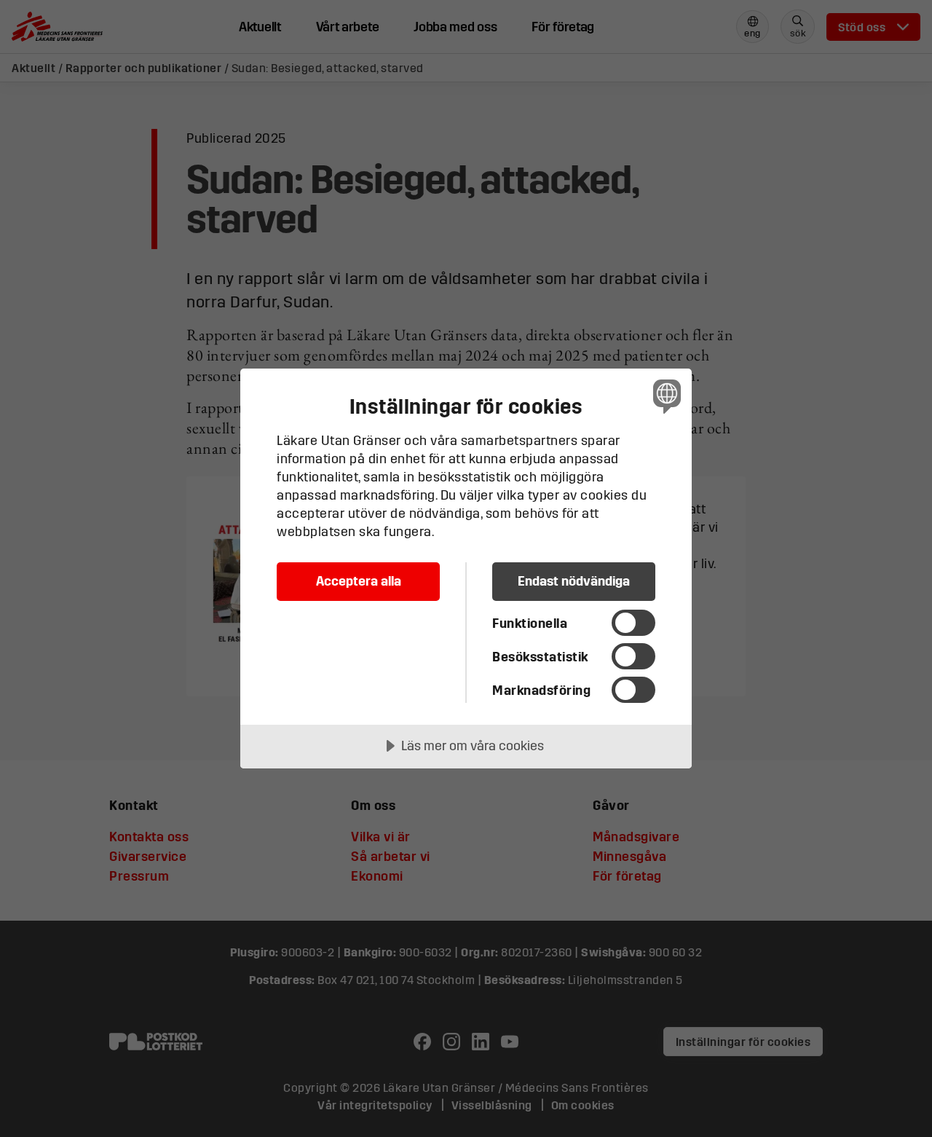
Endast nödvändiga (574, 581)
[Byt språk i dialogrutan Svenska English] (664, 396)
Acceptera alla (358, 581)
